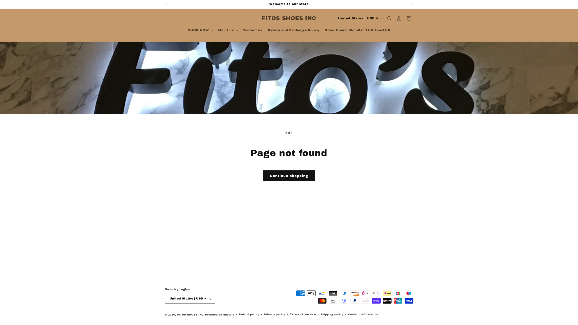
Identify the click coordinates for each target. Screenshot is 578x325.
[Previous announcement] (166, 4)
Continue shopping (289, 176)
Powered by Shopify (219, 314)
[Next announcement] (412, 4)
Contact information (363, 314)
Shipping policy (331, 314)
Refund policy (249, 314)
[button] (200, 30)
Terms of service (303, 314)
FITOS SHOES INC (190, 314)
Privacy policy (274, 314)
